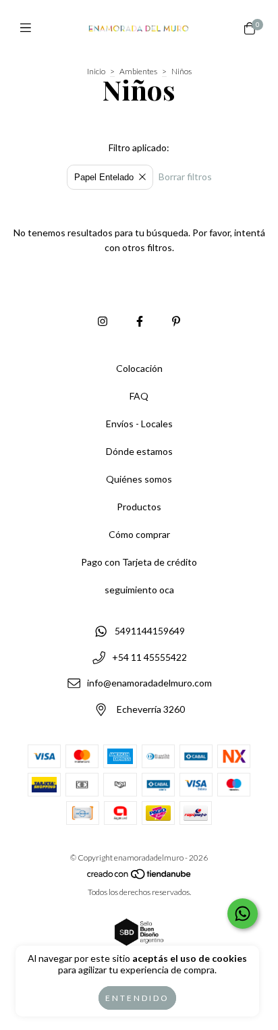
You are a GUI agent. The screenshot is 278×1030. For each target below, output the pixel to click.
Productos (139, 506)
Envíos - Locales (139, 423)
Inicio (96, 71)
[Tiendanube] (140, 876)
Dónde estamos (139, 451)
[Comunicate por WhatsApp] (242, 913)
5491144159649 (150, 630)
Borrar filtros (185, 176)
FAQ (139, 396)
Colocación (139, 368)
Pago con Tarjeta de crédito (139, 562)
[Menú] (28, 27)
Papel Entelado (104, 177)
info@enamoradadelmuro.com (149, 683)
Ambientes (138, 71)
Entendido (137, 998)
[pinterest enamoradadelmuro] (176, 321)
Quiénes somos (139, 479)
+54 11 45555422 (149, 657)
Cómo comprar (139, 534)
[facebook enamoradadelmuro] (140, 321)
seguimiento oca (139, 589)
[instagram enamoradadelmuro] (102, 321)
